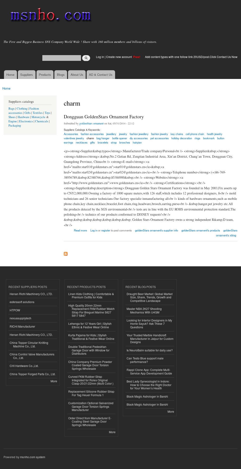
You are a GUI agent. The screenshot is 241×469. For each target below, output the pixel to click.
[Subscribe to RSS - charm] (66, 252)
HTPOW (15, 310)
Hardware (23, 117)
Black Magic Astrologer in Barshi (147, 396)
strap (114, 142)
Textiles (38, 113)
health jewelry (214, 134)
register (105, 230)
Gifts (27, 113)
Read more (80, 230)
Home (10, 74)
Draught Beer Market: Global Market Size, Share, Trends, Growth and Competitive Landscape (150, 297)
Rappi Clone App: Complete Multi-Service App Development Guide (149, 371)
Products (45, 74)
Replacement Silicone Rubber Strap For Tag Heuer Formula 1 (91, 393)
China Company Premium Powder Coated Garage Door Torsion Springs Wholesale (90, 365)
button (220, 138)
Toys (47, 113)
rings (197, 138)
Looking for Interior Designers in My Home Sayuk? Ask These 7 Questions (149, 323)
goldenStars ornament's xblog (226, 232)
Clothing (22, 109)
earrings (68, 142)
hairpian (137, 142)
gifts (92, 142)
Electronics (26, 121)
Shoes (12, 117)
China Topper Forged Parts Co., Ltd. (33, 374)
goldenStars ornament (91, 123)
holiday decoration (181, 138)
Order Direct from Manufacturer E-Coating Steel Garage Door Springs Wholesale (89, 421)
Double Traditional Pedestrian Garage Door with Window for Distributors (88, 350)
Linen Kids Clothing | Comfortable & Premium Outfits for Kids (91, 295)
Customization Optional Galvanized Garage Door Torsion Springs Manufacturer (90, 406)
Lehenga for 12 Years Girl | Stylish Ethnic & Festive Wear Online (90, 325)
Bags (11, 109)
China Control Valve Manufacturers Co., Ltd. (32, 355)
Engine (12, 121)
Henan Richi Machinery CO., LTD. (31, 294)
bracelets (103, 142)
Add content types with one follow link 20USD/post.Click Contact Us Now (191, 57)
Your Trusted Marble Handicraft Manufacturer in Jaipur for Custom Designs (150, 338)
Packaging (14, 125)
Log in (100, 57)
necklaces (82, 142)
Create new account (119, 57)
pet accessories (159, 138)
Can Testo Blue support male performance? (145, 359)
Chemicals (42, 121)
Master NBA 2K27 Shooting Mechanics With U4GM (144, 310)
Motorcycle (38, 117)
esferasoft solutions (22, 302)
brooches (124, 142)
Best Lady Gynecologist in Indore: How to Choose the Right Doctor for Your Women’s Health (149, 384)
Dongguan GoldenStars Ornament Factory (104, 116)
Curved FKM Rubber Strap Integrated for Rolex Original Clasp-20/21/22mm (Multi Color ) (90, 379)
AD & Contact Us (100, 74)
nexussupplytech (20, 318)
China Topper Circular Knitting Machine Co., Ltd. (29, 344)
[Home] (50, 16)
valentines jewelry (74, 138)
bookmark (209, 138)
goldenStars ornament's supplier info (156, 230)
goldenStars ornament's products (200, 230)
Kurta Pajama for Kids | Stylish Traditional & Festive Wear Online (91, 336)
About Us (77, 74)
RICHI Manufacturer (22, 326)
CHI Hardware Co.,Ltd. (24, 366)
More (54, 381)
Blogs (61, 74)
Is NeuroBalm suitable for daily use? (150, 350)
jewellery (111, 134)
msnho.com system (32, 457)
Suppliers (26, 74)
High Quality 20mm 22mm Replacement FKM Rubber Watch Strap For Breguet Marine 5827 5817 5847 (91, 310)
